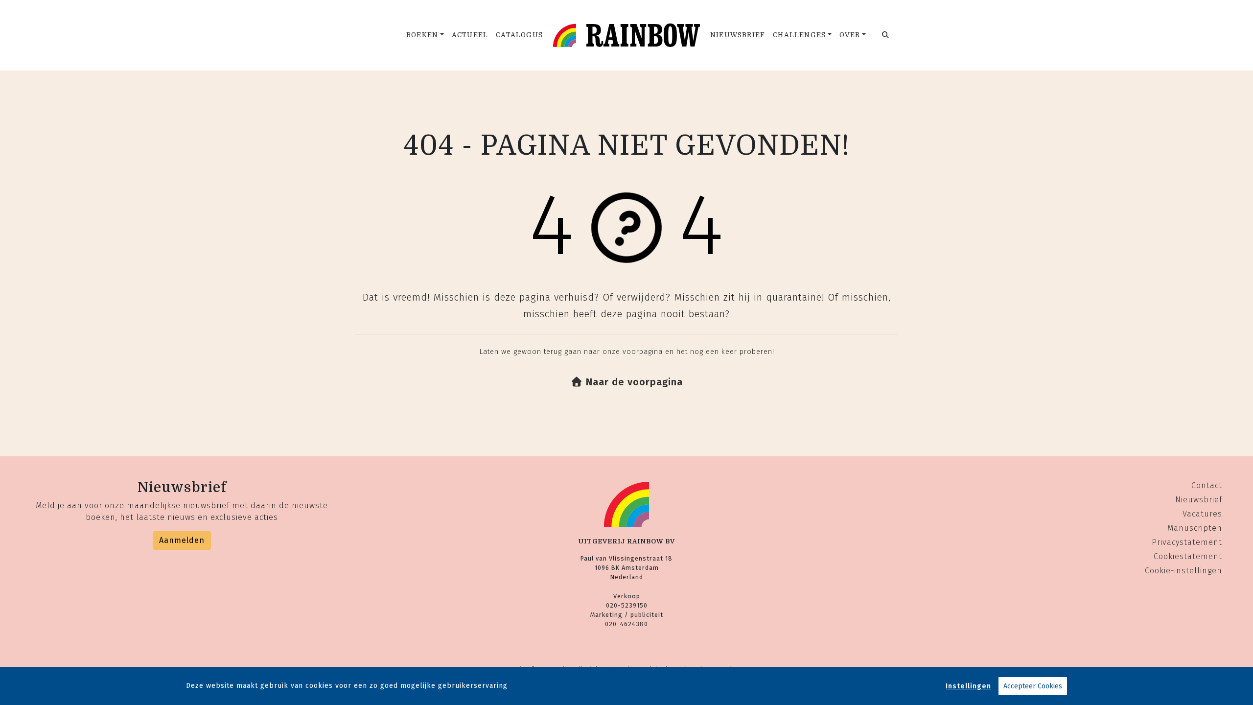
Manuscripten (1194, 528)
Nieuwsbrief (737, 35)
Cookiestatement (1188, 556)
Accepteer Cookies (1032, 686)
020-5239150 (627, 605)
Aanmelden (182, 540)
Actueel (470, 35)
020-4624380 (626, 624)
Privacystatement (1187, 542)
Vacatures (1202, 513)
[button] (626, 382)
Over (849, 35)
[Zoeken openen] (886, 35)
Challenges (799, 35)
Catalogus (519, 35)
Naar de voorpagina (633, 382)
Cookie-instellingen (1183, 570)
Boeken (422, 35)
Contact (1206, 485)
